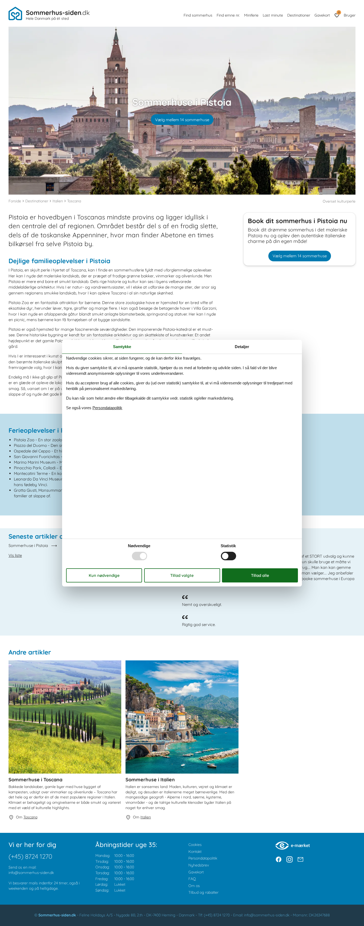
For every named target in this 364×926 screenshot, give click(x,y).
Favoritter (338, 12)
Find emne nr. (228, 15)
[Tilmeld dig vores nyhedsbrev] (300, 859)
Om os (194, 885)
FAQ (192, 878)
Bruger (349, 15)
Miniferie (251, 15)
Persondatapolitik (202, 858)
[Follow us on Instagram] (289, 859)
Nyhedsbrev (198, 865)
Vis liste (15, 555)
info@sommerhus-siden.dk (31, 872)
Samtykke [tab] (122, 346)
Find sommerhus (198, 15)
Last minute (273, 15)
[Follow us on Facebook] (278, 859)
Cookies (195, 844)
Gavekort (322, 15)
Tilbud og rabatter (203, 892)
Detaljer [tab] (242, 346)
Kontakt (194, 851)
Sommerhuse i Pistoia (28, 545)
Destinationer (298, 15)
